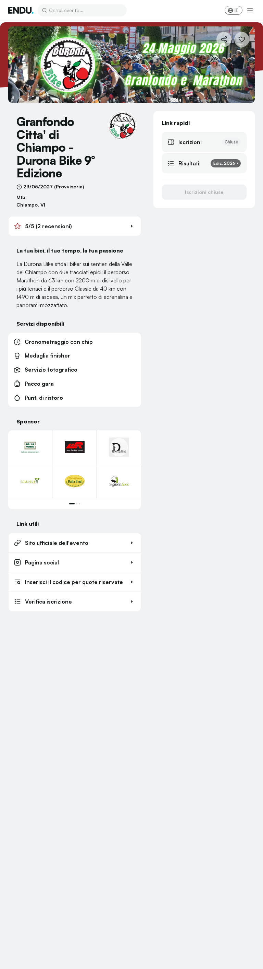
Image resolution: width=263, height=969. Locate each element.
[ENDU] (21, 10)
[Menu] (250, 10)
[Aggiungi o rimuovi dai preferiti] (241, 39)
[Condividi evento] (223, 39)
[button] (75, 226)
